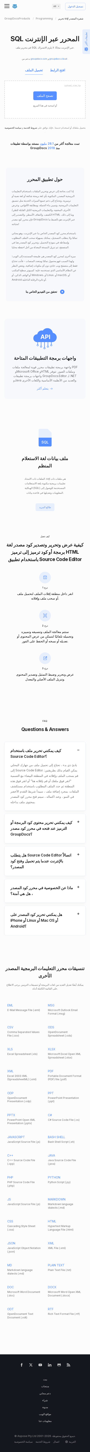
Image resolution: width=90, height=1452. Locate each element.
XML (10, 1071)
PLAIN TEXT (56, 1265)
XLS (10, 1049)
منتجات (45, 1386)
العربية (72, 1441)
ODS (51, 1027)
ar (54, 6)
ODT (10, 1309)
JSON (11, 1243)
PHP (10, 1177)
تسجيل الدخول (75, 6)
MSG (51, 1005)
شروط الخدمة (30, 128)
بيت (45, 1379)
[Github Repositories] (59, 1365)
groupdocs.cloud (58, 59)
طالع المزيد (45, 507)
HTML (52, 1221)
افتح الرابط (57, 70)
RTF (51, 1309)
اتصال (56, 1441)
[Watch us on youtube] (40, 1365)
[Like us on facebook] (21, 1365)
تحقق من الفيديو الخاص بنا (41, 291)
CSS (10, 1221)
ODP (10, 1093)
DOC (10, 1287)
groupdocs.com (39, 59)
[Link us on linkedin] (49, 1365)
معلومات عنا (45, 1421)
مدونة (45, 1407)
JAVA (51, 1155)
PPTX (11, 1115)
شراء (45, 1400)
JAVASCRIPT (16, 1137)
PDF (51, 1071)
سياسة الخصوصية (13, 128)
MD (9, 1265)
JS (9, 1199)
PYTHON (54, 1177)
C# (50, 1115)
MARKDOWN (57, 1199)
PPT (51, 1093)
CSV (10, 1027)
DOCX (52, 1287)
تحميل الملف (34, 70)
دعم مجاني (45, 1393)
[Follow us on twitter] (31, 1365)
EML (10, 1005)
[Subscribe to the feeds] (68, 1365)
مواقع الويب (45, 1414)
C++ (10, 1155)
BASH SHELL (56, 1137)
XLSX (51, 1049)
